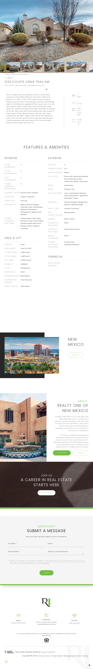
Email (50, 544)
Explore (75, 355)
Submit (46, 573)
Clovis (78, 656)
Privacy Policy (45, 563)
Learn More (61, 453)
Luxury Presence (48, 652)
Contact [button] (80, 453)
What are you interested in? (58, 552)
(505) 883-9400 (74, 623)
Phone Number (13, 552)
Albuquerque (69, 656)
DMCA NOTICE (46, 635)
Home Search (56, 656)
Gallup (85, 656)
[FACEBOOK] (6, 662)
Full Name (11, 544)
